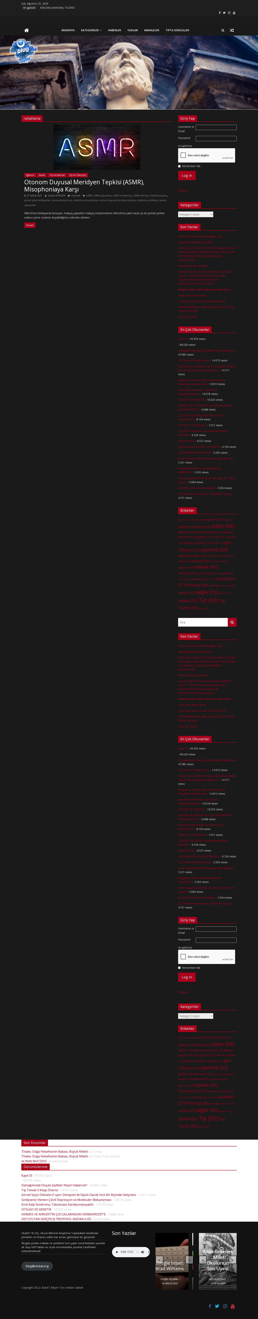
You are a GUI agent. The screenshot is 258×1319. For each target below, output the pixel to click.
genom (216, 556)
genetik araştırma (194, 556)
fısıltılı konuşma (159, 195)
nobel (227, 573)
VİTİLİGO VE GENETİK (191, 399)
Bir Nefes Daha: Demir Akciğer (197, 488)
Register (183, 190)
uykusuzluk (30, 205)
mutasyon (212, 573)
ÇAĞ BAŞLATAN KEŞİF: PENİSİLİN (199, 447)
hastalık (199, 561)
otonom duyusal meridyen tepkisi (117, 200)
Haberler (114, 30)
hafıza (228, 556)
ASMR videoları (141, 195)
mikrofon (78, 200)
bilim (223, 525)
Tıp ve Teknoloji (77, 175)
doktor (190, 543)
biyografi (203, 537)
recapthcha (185, 146)
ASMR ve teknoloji (122, 195)
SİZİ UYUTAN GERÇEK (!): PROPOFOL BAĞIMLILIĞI (56, 1219)
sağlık (206, 592)
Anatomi (183, 519)
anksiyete (196, 519)
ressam (229, 585)
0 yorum (75, 195)
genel (194, 550)
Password (184, 138)
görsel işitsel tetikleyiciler (37, 200)
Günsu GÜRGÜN (57, 195)
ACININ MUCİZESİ (33, 1161)
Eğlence (30, 175)
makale (205, 567)
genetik (215, 549)
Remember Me (191, 166)
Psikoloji (197, 584)
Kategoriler (90, 30)
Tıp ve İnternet (57, 175)
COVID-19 (220, 537)
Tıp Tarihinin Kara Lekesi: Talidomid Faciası (204, 494)
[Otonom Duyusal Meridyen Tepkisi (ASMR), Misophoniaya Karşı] (96, 127)
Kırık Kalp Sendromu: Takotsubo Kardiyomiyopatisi (57, 1204)
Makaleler (151, 30)
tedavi (188, 600)
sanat (186, 592)
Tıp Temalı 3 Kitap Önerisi (193, 360)
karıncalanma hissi (62, 200)
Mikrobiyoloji (191, 573)
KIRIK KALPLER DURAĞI (193, 266)
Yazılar (132, 30)
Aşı (228, 519)
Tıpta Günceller (177, 30)
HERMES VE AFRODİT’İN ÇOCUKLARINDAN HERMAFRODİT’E (63, 1214)
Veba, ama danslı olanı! (192, 295)
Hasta (183, 561)
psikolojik (216, 585)
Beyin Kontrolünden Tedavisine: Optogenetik (205, 458)
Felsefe (216, 543)
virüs (203, 608)
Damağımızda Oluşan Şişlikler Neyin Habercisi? (206, 350)
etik (204, 543)
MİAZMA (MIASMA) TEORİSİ (195, 242)
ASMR (89, 195)
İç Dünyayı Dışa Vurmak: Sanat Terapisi (202, 301)
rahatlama (142, 200)
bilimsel (185, 532)
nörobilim (184, 579)
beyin (204, 526)
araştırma (213, 519)
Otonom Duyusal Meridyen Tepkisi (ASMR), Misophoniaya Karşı (84, 185)
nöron (212, 579)
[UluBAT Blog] (26, 31)
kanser (185, 567)
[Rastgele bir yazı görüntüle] (232, 30)
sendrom (224, 593)
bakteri (186, 527)
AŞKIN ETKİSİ (186, 441)
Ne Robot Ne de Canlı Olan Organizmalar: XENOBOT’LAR (174, 1260)
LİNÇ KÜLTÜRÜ (187, 317)
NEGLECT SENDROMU (192, 425)
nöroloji (199, 579)
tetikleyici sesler (157, 200)
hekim (214, 561)
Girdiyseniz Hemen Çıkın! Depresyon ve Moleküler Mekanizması (66, 1200)
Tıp (208, 600)
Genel (42, 175)
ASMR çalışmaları (102, 195)
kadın (223, 561)
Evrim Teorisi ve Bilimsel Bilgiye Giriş (62, 7)
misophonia (91, 200)
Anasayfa (68, 30)
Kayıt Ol (183, 339)
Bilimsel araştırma (208, 532)
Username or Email (186, 129)
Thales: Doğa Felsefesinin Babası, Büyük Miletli (54, 1151)
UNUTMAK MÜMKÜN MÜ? (194, 452)
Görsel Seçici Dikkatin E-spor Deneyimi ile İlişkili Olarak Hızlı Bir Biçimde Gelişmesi (78, 1195)
